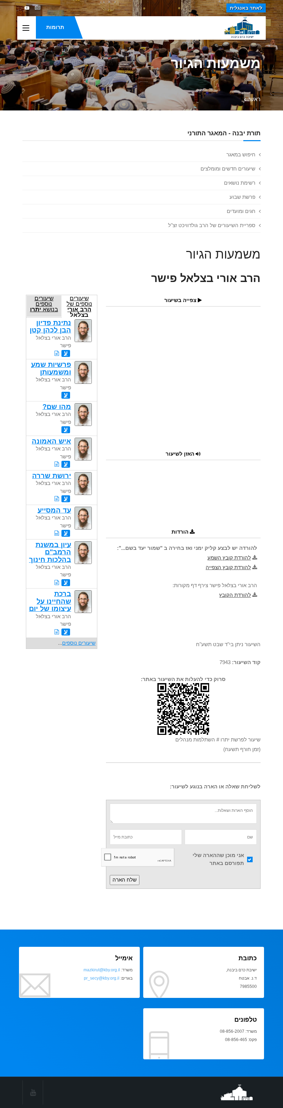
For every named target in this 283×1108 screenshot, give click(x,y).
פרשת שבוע (242, 197)
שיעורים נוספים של (79, 306)
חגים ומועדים (241, 211)
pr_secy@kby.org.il (101, 978)
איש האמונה (51, 441)
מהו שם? (56, 406)
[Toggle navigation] (25, 28)
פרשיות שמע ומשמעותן (51, 368)
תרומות (55, 27)
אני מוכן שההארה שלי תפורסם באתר (218, 859)
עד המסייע (54, 510)
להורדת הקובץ (235, 595)
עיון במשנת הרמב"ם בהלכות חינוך (50, 552)
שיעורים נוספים (79, 643)
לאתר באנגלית (246, 8)
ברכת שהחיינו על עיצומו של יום (50, 601)
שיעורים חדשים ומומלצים (228, 169)
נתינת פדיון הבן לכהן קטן (50, 326)
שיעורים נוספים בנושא (44, 303)
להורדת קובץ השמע (229, 558)
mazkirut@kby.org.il (102, 970)
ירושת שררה (51, 475)
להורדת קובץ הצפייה (228, 567)
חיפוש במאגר (240, 154)
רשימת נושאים (239, 183)
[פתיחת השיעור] (57, 353)
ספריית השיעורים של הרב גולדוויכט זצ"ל (211, 225)
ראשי (254, 99)
